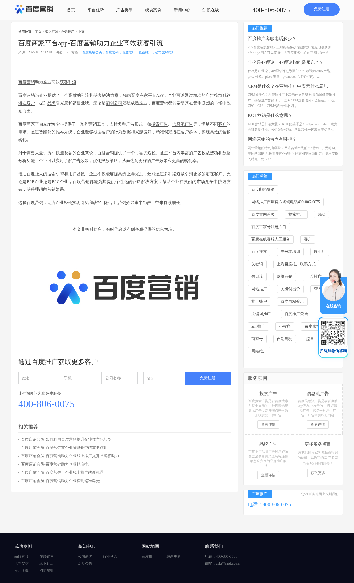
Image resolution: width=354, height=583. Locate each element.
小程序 (285, 326)
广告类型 (124, 10)
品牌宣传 (21, 556)
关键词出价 (290, 289)
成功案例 (153, 10)
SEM (318, 289)
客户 (308, 239)
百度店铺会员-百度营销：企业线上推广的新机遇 (62, 472)
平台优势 (95, 10)
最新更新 (173, 556)
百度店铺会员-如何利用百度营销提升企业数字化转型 (66, 439)
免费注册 (321, 9)
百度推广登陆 (296, 314)
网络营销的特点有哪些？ (272, 139)
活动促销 (21, 563)
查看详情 (268, 424)
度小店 (320, 252)
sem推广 (258, 326)
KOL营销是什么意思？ (270, 115)
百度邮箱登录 (263, 189)
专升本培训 (290, 252)
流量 (310, 339)
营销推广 (67, 31)
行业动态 (110, 556)
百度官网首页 (263, 214)
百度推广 (314, 276)
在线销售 (46, 556)
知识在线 (210, 10)
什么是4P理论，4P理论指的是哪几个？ (286, 62)
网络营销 (284, 276)
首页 (71, 10)
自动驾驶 (284, 339)
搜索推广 (296, 214)
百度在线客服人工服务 (270, 239)
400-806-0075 (271, 10)
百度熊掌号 (314, 326)
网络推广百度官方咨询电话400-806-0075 (285, 202)
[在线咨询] (333, 291)
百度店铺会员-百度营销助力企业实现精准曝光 (60, 481)
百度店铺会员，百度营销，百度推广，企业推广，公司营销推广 (128, 52)
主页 (38, 31)
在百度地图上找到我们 (322, 494)
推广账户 (259, 301)
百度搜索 (259, 252)
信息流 (257, 276)
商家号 (257, 339)
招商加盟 (46, 571)
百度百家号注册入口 (268, 227)
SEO (321, 214)
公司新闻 (85, 556)
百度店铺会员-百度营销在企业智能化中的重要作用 (64, 448)
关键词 (257, 264)
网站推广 (259, 289)
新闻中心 (182, 10)
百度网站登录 (292, 301)
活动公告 (85, 563)
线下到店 (46, 563)
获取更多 (318, 473)
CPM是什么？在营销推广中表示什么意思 (288, 86)
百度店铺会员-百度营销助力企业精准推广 (56, 464)
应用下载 (21, 571)
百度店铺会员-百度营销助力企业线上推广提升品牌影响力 (70, 456)
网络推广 (259, 351)
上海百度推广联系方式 (296, 264)
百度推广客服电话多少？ (272, 38)
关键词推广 (261, 314)
